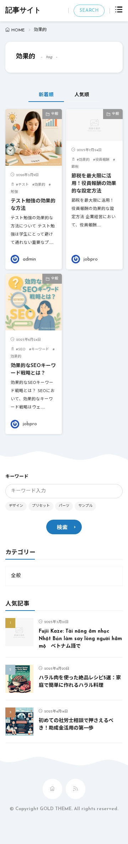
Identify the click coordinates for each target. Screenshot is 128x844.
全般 (54, 114)
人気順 (81, 95)
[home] (52, 789)
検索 (62, 528)
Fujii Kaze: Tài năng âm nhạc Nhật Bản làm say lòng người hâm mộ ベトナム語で (80, 639)
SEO (22, 349)
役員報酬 (102, 160)
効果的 (39, 185)
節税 (75, 167)
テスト (23, 185)
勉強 (14, 192)
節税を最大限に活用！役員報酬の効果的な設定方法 (93, 184)
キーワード (40, 349)
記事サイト (23, 10)
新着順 (46, 95)
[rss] (75, 789)
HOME (18, 30)
